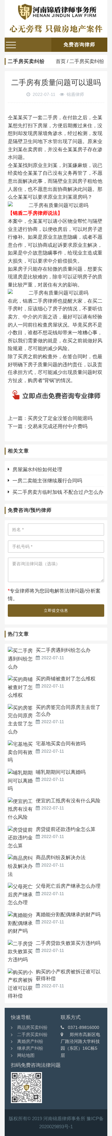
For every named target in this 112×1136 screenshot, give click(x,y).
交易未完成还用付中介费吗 (57, 426)
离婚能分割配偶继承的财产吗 (68, 914)
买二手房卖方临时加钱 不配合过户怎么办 (57, 492)
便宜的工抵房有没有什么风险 (68, 800)
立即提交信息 (56, 610)
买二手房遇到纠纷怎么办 (63, 650)
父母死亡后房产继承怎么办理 (68, 886)
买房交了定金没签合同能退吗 (60, 418)
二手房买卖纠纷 (86, 61)
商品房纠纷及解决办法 (61, 857)
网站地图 (26, 1055)
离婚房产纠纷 (30, 1041)
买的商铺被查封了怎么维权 (66, 678)
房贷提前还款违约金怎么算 (66, 829)
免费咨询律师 (79, 44)
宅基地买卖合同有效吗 (61, 743)
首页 (61, 61)
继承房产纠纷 (30, 1048)
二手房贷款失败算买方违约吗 (68, 943)
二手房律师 (45, 301)
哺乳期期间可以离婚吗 (61, 772)
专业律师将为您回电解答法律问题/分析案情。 (54, 595)
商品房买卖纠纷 (32, 1027)
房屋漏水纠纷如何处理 (37, 469)
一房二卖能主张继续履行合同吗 (47, 480)
